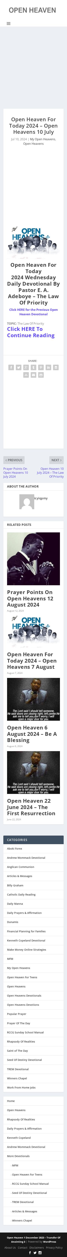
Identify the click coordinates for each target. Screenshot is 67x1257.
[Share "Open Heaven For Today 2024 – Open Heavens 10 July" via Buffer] (56, 367)
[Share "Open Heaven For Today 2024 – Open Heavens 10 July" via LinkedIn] (48, 367)
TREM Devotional (18, 1069)
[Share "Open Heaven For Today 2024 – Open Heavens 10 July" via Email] (33, 375)
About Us (10, 1247)
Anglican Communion (20, 867)
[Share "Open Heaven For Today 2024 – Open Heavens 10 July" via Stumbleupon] (26, 375)
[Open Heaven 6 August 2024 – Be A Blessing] (33, 699)
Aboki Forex (14, 848)
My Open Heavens (42, 139)
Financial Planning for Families (26, 931)
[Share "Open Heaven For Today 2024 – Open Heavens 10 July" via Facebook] (11, 367)
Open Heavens (33, 144)
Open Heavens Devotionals (24, 995)
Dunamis (12, 922)
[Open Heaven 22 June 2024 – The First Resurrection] (33, 772)
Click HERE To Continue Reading (31, 332)
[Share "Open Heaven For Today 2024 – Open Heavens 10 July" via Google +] (26, 367)
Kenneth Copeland (19, 1138)
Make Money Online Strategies (26, 949)
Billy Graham (15, 885)
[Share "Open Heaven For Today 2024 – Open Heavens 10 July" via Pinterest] (41, 367)
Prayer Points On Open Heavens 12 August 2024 (30, 598)
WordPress (49, 1241)
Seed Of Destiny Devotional (24, 1060)
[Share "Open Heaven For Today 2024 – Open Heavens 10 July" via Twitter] (18, 367)
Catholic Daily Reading (21, 894)
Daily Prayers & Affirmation (24, 913)
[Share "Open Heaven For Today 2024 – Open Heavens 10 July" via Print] (41, 375)
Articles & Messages (19, 876)
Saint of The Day (17, 1050)
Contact (22, 1247)
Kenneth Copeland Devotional (26, 940)
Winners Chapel (17, 1078)
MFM (10, 959)
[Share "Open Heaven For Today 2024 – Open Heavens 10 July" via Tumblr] (33, 367)
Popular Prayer (16, 1014)
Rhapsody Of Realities (21, 1041)
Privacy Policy (54, 1247)
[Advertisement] (33, 67)
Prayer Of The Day (18, 1023)
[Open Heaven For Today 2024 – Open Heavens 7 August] (33, 631)
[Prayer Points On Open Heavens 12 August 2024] (33, 558)
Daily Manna (15, 903)
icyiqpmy (41, 498)
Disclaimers (36, 1247)
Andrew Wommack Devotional (26, 857)
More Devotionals (18, 1156)
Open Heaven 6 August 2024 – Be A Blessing (32, 733)
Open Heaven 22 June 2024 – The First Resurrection (31, 807)
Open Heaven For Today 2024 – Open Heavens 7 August (32, 660)
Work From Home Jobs (21, 1087)
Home (11, 1101)
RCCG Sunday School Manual (25, 1032)
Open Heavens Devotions (23, 1004)
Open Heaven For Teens (22, 977)
